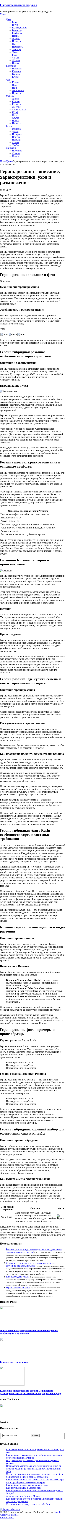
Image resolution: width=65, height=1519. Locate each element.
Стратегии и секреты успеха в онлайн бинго (29, 1504)
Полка (15, 120)
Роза (14, 55)
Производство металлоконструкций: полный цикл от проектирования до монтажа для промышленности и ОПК (33, 1469)
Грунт (15, 25)
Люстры (16, 107)
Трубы (15, 145)
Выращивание (19, 27)
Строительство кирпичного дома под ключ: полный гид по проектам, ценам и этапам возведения (35, 1475)
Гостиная (16, 68)
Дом (8, 79)
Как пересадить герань (17, 1276)
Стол (14, 115)
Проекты (16, 93)
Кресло (16, 101)
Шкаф (15, 112)
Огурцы (16, 38)
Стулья (15, 118)
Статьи (15, 156)
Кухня (15, 76)
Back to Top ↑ (7, 1517)
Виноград (17, 30)
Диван (15, 98)
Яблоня (16, 60)
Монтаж (16, 128)
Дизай (15, 131)
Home (3, 161)
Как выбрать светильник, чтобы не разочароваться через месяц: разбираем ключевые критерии (35, 1481)
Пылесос (16, 123)
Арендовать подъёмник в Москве (23, 1496)
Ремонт (10, 126)
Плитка (16, 137)
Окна (15, 85)
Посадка (16, 41)
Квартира (11, 66)
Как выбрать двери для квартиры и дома (27, 1485)
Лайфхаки (11, 148)
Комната (16, 71)
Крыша (16, 82)
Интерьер (17, 134)
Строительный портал (18, 5)
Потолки (16, 139)
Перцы (15, 35)
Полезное (17, 150)
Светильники (19, 109)
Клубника (17, 33)
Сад (14, 44)
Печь (14, 87)
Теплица (16, 49)
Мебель (10, 96)
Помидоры (17, 46)
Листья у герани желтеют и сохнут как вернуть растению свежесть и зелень (30, 1264)
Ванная (16, 74)
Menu (3, 14)
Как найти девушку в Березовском (23, 1487)
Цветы (15, 63)
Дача (8, 19)
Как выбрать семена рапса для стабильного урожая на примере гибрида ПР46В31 (34, 1456)
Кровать (16, 104)
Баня (14, 22)
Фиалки (16, 57)
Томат (15, 52)
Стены (15, 142)
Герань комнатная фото (18, 1287)
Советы (16, 153)
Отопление (18, 90)
